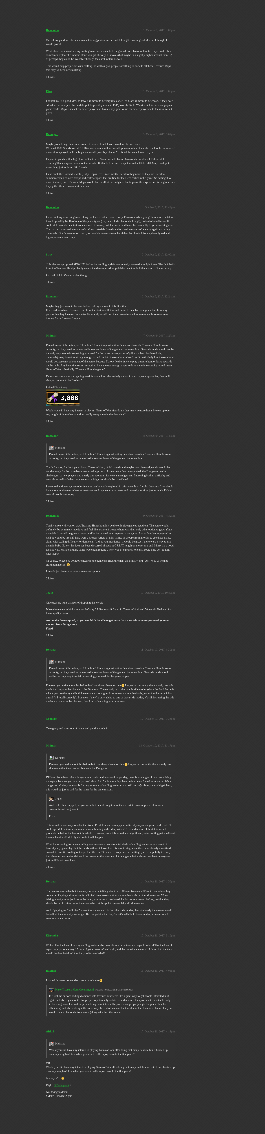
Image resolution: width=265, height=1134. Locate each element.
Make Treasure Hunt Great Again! (74, 989)
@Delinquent (61, 1085)
